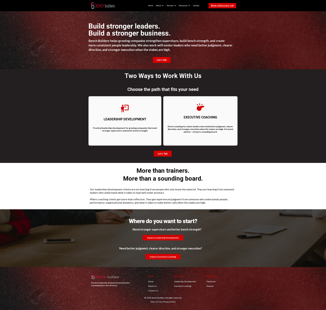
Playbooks (211, 281)
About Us (152, 286)
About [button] (158, 6)
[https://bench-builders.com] (103, 5)
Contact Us (153, 290)
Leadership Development (185, 281)
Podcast (210, 286)
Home (151, 281)
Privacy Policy (169, 301)
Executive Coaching (182, 286)
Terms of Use (156, 301)
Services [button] (170, 6)
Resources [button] (183, 6)
